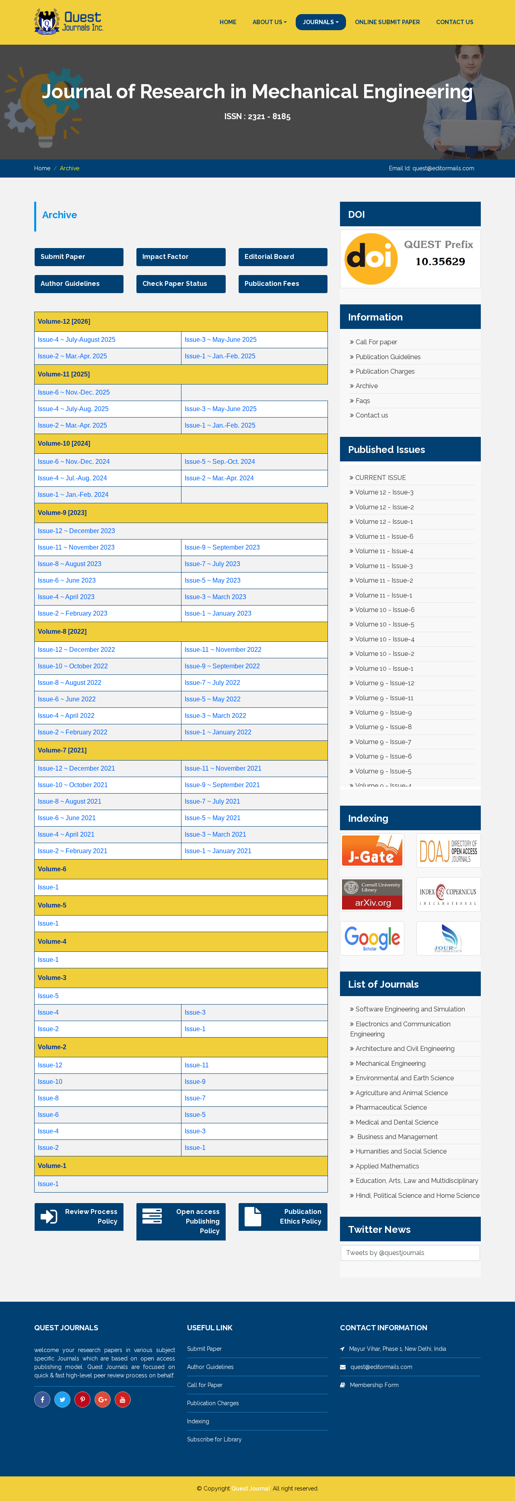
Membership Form (372, 1385)
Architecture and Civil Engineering (405, 1048)
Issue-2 (48, 1028)
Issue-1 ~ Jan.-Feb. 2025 (220, 356)
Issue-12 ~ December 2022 (76, 649)
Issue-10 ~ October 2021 (73, 785)
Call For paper (376, 342)
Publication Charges (385, 371)
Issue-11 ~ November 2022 (223, 649)
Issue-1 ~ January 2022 (218, 732)
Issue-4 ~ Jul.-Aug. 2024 (72, 478)
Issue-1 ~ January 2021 (218, 851)
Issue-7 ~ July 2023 (212, 563)
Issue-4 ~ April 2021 (66, 834)
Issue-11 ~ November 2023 (76, 547)
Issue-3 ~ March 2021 (215, 834)
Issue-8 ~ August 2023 (69, 563)
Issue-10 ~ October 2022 (73, 666)
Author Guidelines (210, 1367)
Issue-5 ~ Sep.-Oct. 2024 (220, 461)
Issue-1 (48, 887)
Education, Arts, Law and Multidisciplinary (417, 1181)
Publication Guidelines (388, 357)
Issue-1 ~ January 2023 (218, 613)
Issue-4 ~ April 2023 (66, 596)
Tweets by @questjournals (385, 1253)
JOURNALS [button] (318, 22)
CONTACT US (455, 22)
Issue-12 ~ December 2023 (76, 530)
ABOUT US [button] (267, 22)
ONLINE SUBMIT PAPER (387, 22)
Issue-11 (197, 1065)
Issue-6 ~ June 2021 (67, 818)
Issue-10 (50, 1081)
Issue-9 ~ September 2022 (222, 666)
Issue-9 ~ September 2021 (222, 785)
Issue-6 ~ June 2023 (67, 580)
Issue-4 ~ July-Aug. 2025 (73, 408)
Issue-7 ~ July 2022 (212, 682)
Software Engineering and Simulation (410, 1009)
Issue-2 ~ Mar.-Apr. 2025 (72, 356)
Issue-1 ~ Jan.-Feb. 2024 (73, 494)
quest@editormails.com (443, 168)
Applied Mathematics (387, 1166)
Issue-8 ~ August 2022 (69, 682)
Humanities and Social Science (401, 1151)
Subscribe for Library (214, 1439)
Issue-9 (195, 1081)
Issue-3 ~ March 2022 (215, 715)
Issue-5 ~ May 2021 (213, 818)
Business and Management (397, 1137)
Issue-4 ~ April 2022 (66, 715)
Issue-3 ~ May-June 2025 (221, 339)
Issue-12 (50, 1065)
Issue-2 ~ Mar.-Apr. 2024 (219, 478)
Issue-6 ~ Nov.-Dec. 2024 (74, 461)
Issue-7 (195, 1098)
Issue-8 (48, 1098)
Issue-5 (48, 995)
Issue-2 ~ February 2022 (72, 732)
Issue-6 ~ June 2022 (67, 699)
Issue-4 (48, 1012)
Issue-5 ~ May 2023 (213, 580)
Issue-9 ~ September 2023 (222, 547)
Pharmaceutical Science (391, 1107)
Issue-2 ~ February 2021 (72, 851)
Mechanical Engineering (391, 1063)
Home (42, 168)
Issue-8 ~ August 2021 (69, 801)
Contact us (372, 415)
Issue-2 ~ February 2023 (72, 613)
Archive (367, 386)
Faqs (363, 401)
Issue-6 (48, 1114)
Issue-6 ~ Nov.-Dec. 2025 (74, 392)
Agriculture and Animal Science (402, 1093)
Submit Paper (204, 1349)
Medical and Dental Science (397, 1122)
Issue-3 (195, 1012)
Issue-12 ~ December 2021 (76, 768)
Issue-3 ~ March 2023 (215, 596)
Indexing (198, 1421)
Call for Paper (204, 1385)
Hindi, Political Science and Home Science (418, 1195)
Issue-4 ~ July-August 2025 (76, 339)
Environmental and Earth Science (405, 1078)
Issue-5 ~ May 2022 (213, 699)
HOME (228, 22)
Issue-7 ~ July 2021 (212, 801)
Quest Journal (250, 1488)
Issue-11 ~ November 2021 (223, 768)
